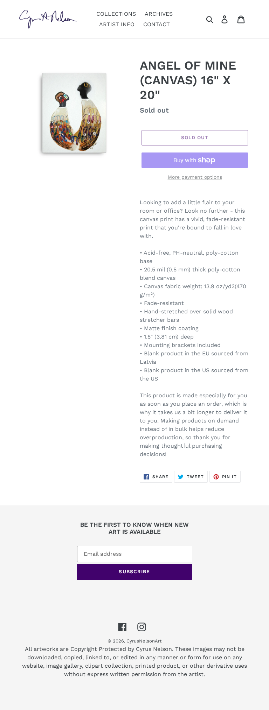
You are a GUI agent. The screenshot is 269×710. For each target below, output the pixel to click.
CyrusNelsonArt (143, 641)
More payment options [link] (195, 177)
